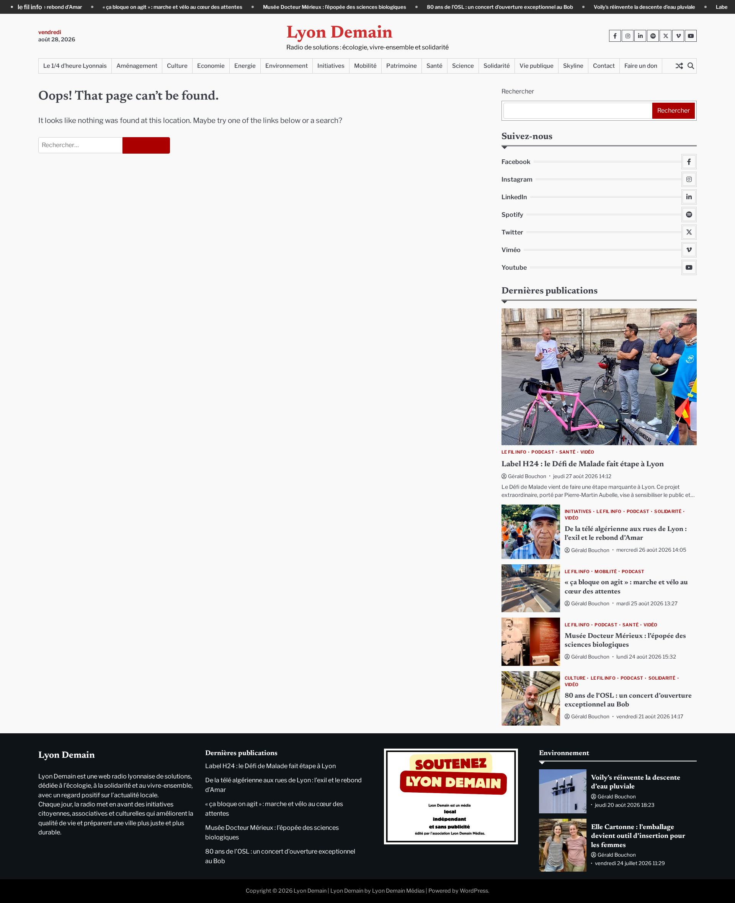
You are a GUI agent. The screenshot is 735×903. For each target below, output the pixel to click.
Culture (177, 65)
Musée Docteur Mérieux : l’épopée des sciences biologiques (306, 7)
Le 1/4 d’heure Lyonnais (75, 65)
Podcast (542, 452)
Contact (604, 65)
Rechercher (517, 91)
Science (463, 65)
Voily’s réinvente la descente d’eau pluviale (616, 7)
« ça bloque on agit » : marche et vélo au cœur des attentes (144, 7)
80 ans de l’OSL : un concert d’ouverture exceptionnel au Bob (472, 7)
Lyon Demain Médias (398, 890)
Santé (434, 65)
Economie (211, 65)
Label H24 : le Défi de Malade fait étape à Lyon (582, 464)
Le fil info (513, 452)
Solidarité (496, 65)
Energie (245, 65)
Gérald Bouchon (527, 476)
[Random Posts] (679, 66)
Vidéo (587, 452)
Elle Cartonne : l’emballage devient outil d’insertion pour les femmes (638, 836)
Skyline (573, 65)
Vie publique (536, 65)
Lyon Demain (339, 33)
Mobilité (365, 65)
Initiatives (331, 65)
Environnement (286, 65)
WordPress (474, 890)
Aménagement (136, 65)
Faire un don (640, 65)
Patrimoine (401, 65)
